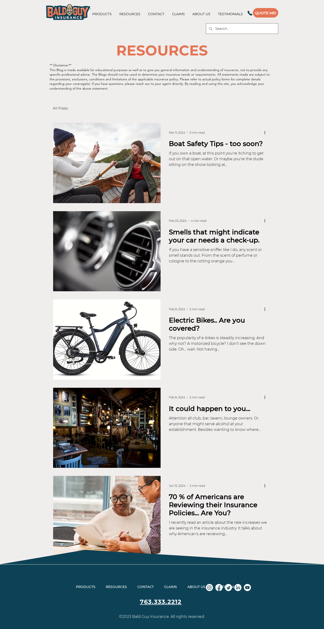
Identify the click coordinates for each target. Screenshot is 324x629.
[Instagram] (209, 587)
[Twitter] (228, 587)
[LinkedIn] (237, 587)
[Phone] (250, 13)
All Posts (60, 108)
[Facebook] (218, 587)
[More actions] (266, 132)
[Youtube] (247, 587)
